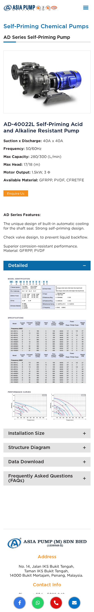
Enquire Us (15, 193)
